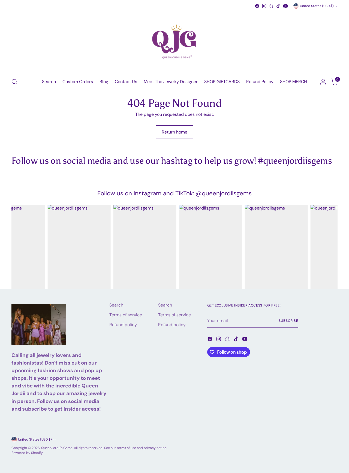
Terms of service (125, 315)
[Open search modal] (14, 81)
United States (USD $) (317, 6)
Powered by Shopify (27, 453)
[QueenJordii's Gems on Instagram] (264, 6)
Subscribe (288, 321)
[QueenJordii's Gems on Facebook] (257, 6)
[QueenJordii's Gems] (174, 41)
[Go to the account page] (323, 81)
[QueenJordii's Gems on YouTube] (285, 6)
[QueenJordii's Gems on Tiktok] (278, 6)
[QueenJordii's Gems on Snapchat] (271, 6)
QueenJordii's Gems (56, 448)
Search (116, 305)
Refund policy (123, 325)
